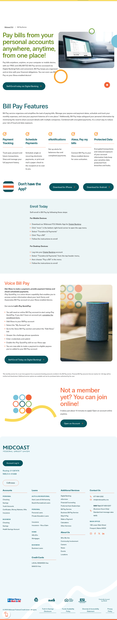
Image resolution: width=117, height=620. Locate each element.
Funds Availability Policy (68, 610)
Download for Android (97, 187)
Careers (63, 544)
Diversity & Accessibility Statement (90, 610)
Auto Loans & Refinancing (41, 499)
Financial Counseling (68, 502)
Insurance (6, 513)
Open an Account (72, 423)
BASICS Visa (36, 566)
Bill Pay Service (66, 509)
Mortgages (36, 538)
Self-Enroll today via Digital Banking (22, 86)
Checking (6, 499)
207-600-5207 (106, 505)
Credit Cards (38, 557)
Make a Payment (67, 519)
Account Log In (13, 463)
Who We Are (65, 538)
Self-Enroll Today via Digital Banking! (24, 359)
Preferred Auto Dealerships (70, 506)
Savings (5, 503)
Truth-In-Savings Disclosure (48, 610)
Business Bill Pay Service (69, 512)
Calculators (65, 522)
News (63, 548)
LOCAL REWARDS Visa (40, 563)
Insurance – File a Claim (40, 525)
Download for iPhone (62, 187)
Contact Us (95, 490)
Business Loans (37, 548)
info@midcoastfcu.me (101, 499)
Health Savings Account (11, 529)
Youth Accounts (8, 506)
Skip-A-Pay (64, 516)
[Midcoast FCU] (16, 449)
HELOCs (35, 535)
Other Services (66, 526)
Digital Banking (75, 224)
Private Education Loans (40, 516)
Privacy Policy (110, 610)
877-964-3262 (98, 496)
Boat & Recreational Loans (41, 503)
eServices (64, 499)
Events (63, 551)
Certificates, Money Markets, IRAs (15, 509)
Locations (64, 554)
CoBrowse (11, 482)
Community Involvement (69, 541)
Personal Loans (37, 512)
